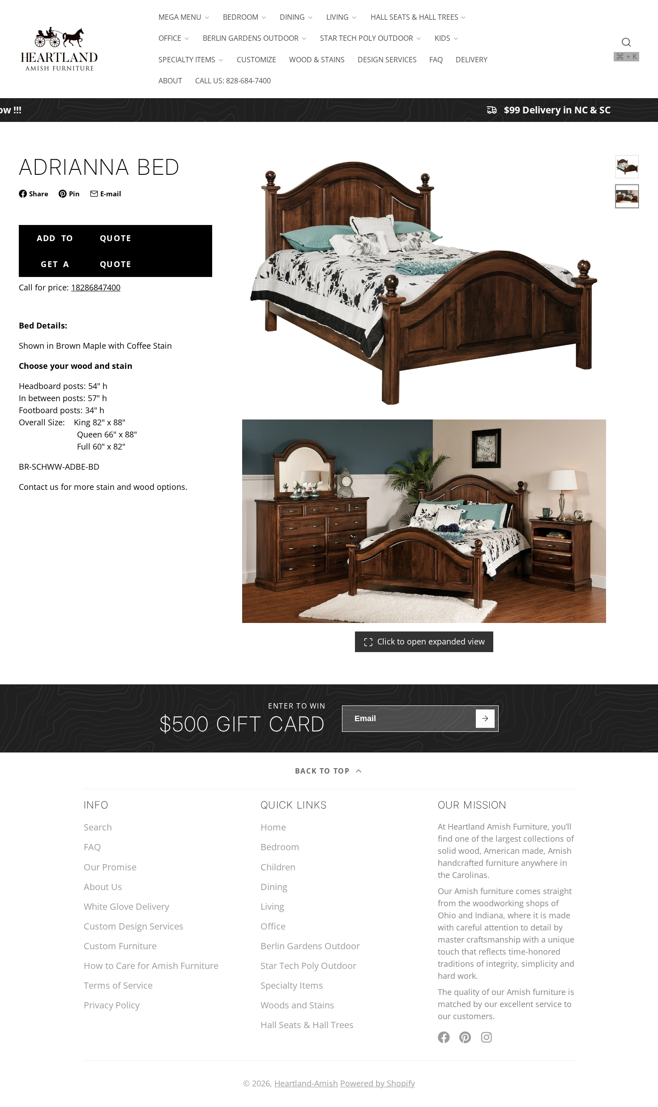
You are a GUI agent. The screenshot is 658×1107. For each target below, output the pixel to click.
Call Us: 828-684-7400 (233, 81)
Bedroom (240, 17)
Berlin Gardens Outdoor (251, 38)
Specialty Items (186, 60)
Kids (442, 38)
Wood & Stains (317, 60)
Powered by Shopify (377, 1083)
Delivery (471, 60)
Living (337, 17)
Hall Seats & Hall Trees (414, 17)
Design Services (387, 60)
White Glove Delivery (126, 906)
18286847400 (95, 287)
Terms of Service (118, 985)
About (170, 81)
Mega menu (179, 17)
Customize (256, 60)
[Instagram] (487, 1037)
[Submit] (485, 718)
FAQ (436, 60)
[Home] (59, 49)
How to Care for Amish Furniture (151, 966)
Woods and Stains (297, 1005)
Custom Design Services (134, 926)
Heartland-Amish (306, 1083)
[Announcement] (329, 110)
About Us (103, 887)
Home (273, 827)
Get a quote (86, 264)
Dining (292, 17)
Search (98, 827)
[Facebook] (444, 1037)
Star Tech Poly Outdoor (366, 38)
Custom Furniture (120, 946)
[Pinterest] (465, 1037)
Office (169, 38)
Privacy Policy (112, 1005)
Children (278, 867)
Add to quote (84, 238)
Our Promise (110, 867)
